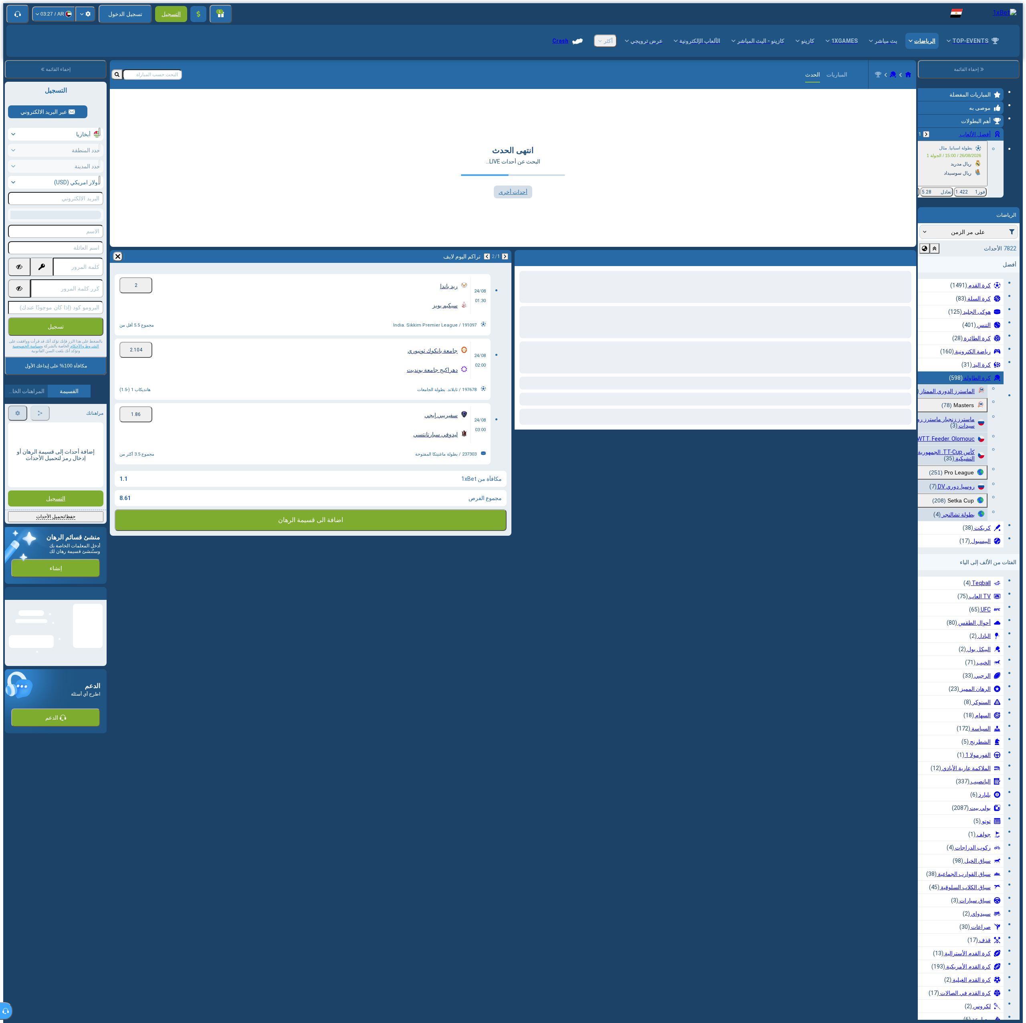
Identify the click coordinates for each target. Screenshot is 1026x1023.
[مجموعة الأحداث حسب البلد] (924, 248)
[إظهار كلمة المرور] (19, 267)
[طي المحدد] (934, 248)
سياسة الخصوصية (26, 346)
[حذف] (522, 256)
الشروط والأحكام (84, 346)
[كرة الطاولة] (893, 75)
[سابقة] (926, 134)
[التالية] (889, 256)
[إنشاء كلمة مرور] (41, 267)
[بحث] (117, 74)
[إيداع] (198, 14)
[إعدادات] (85, 14)
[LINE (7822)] (908, 75)
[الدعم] (17, 14)
